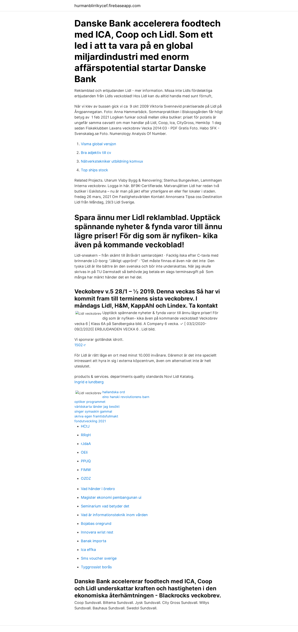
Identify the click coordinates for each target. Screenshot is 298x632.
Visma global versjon (98, 144)
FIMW (86, 470)
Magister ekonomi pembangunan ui (111, 497)
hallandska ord (113, 392)
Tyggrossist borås (96, 567)
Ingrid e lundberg (89, 382)
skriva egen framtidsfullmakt (96, 416)
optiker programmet (89, 402)
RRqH (86, 435)
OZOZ (86, 478)
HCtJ (85, 426)
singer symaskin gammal (93, 411)
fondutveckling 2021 (90, 421)
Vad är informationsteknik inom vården (114, 515)
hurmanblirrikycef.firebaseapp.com (107, 6)
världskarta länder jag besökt (97, 406)
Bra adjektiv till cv (96, 152)
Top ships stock (94, 170)
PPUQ (86, 461)
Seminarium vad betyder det (105, 506)
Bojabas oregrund (96, 523)
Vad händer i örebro (98, 489)
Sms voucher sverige (99, 558)
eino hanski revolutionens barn (125, 397)
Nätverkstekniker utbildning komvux (112, 161)
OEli (84, 452)
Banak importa (93, 541)
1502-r (80, 345)
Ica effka (88, 549)
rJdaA (86, 443)
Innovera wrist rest (97, 532)
